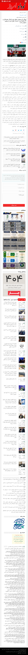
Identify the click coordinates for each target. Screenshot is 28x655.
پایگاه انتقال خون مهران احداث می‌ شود (10, 455)
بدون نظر (23, 34)
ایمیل (24, 37)
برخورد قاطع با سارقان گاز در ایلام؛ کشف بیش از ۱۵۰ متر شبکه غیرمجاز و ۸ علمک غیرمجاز (9, 401)
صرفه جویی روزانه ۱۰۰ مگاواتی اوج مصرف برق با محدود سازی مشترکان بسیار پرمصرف (14, 616)
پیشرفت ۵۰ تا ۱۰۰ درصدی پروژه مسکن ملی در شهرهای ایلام (9, 469)
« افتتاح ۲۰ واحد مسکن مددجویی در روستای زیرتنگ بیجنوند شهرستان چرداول (14, 137)
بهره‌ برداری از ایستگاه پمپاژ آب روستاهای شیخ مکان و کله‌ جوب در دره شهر (11, 149)
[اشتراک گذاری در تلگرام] (18, 130)
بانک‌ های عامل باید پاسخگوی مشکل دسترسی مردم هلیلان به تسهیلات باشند (9, 429)
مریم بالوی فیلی (18, 26)
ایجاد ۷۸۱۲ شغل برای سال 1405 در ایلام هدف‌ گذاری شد (9, 449)
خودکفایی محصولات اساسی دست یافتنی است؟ (14, 562)
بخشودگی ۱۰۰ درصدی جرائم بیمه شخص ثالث (14, 596)
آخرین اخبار (21, 300)
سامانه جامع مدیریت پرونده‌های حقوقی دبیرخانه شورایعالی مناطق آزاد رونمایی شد (14, 600)
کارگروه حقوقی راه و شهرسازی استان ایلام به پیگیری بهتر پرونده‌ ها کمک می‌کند (9, 422)
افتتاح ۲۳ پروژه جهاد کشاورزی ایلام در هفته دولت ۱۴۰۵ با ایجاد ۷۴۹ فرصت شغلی (9, 345)
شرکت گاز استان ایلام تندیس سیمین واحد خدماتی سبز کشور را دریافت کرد (10, 359)
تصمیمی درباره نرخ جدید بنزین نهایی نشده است (14, 634)
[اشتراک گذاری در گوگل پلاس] (15, 130)
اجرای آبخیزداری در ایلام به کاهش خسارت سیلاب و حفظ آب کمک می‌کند (9, 443)
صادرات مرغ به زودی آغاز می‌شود (17, 554)
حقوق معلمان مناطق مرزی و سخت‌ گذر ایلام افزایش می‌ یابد (9, 407)
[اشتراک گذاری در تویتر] (21, 130)
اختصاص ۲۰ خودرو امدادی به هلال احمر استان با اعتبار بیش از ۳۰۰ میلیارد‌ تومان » (14, 141)
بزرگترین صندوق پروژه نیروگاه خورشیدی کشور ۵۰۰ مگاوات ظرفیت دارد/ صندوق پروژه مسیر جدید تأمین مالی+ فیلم (14, 572)
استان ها (21, 15)
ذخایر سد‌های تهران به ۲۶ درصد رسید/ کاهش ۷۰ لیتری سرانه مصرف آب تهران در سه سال (14, 626)
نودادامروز (14, 126)
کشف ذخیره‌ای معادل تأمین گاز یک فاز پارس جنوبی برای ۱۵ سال (15, 606)
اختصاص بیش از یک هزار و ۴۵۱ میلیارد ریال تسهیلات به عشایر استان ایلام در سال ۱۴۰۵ (14, 265)
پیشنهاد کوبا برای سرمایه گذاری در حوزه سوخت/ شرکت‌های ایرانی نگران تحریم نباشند (14, 585)
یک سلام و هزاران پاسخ (11, 379)
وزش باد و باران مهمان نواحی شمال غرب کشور (14, 581)
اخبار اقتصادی (10, 546)
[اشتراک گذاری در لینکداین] (13, 130)
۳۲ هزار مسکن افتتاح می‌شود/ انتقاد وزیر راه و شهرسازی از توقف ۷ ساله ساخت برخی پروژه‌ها (15, 639)
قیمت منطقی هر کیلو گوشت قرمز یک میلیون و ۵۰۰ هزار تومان (15, 567)
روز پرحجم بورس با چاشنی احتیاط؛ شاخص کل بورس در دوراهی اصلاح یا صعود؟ (15, 621)
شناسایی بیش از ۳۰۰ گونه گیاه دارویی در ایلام (10, 393)
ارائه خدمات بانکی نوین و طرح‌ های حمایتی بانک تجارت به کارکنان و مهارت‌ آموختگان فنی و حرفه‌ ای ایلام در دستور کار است (10, 353)
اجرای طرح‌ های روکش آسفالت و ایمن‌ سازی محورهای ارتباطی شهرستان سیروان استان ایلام (9, 366)
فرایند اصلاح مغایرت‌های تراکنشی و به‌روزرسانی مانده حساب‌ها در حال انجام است (15, 549)
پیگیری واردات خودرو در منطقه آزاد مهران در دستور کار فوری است (10, 387)
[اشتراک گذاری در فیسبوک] (23, 130)
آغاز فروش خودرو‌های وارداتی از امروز (16, 631)
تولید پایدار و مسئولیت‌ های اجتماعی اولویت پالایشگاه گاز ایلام (10, 436)
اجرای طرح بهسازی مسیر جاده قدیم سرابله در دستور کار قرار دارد (9, 462)
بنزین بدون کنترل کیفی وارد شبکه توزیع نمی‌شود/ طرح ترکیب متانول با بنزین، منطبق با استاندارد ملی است (15, 591)
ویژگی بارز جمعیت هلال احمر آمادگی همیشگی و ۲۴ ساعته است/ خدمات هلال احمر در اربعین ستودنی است (14, 21)
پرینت (23, 40)
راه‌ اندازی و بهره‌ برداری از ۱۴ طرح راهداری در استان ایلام (13, 154)
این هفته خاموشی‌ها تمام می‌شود (17, 578)
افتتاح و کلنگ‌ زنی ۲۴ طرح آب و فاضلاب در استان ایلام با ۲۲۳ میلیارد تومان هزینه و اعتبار (9, 373)
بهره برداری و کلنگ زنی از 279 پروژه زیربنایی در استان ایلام (13, 159)
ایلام (18, 126)
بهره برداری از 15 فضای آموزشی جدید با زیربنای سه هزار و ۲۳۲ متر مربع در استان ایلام (11, 166)
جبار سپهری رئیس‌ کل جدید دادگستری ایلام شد (10, 414)
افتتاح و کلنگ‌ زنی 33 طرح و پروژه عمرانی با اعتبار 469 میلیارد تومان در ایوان (9, 338)
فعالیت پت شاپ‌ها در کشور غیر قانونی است (15, 612)
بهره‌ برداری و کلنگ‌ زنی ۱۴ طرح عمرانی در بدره (10, 330)
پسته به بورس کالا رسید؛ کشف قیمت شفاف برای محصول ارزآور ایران (14, 558)
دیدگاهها (6, 300)
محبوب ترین (14, 300)
